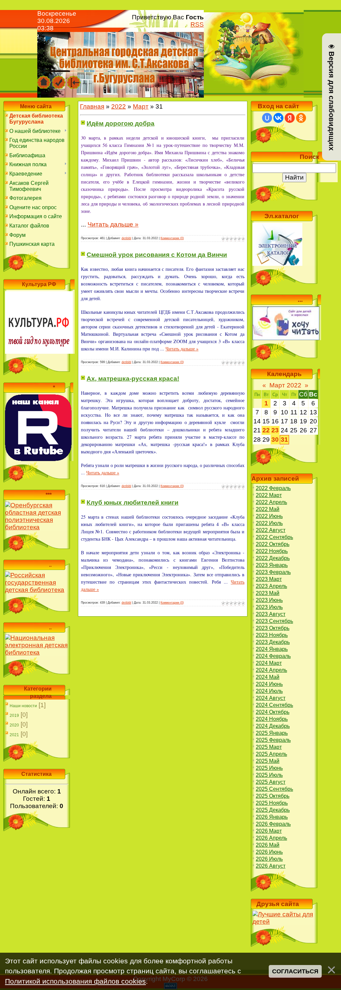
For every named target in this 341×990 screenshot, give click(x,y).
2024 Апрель (271, 670)
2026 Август (270, 866)
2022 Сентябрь (274, 537)
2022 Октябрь (272, 544)
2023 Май (267, 593)
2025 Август (270, 782)
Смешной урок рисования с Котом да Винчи (157, 254)
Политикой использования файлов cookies (75, 981)
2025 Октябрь (272, 796)
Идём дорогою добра (121, 123)
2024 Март (269, 663)
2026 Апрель (271, 838)
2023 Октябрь (272, 628)
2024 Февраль (273, 656)
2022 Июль (269, 523)
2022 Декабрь (273, 558)
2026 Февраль (273, 824)
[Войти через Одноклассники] (301, 118)
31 (284, 439)
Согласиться (295, 971)
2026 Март (269, 831)
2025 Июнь (269, 768)
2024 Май (267, 677)
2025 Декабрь (273, 810)
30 (275, 439)
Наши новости (23, 706)
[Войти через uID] (267, 118)
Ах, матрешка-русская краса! (133, 378)
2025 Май (267, 761)
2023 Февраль (273, 572)
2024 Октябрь (272, 712)
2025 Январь (272, 733)
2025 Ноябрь (272, 803)
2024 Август (270, 698)
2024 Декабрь (273, 726)
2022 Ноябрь (272, 551)
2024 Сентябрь (274, 705)
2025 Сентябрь (274, 789)
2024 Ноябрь (272, 719)
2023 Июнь (269, 600)
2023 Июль (269, 607)
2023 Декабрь (273, 642)
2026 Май (267, 845)
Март (141, 106)
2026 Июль (269, 859)
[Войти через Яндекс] (290, 118)
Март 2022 (285, 385)
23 (275, 430)
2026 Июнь (269, 852)
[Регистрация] (59, 78)
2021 (14, 735)
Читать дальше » (113, 224)
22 (266, 430)
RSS (197, 24)
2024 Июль (269, 691)
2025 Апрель (271, 754)
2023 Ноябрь (272, 635)
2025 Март (269, 747)
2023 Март (269, 579)
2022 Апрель (271, 502)
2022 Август (270, 530)
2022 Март (269, 495)
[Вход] (74, 78)
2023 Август (270, 614)
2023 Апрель (271, 586)
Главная (92, 106)
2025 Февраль (273, 740)
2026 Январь (272, 817)
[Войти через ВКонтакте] (278, 118)
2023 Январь (272, 565)
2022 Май (267, 509)
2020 (14, 725)
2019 (14, 715)
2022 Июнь (269, 516)
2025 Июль (269, 775)
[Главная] (44, 78)
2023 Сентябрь (274, 621)
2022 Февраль (273, 488)
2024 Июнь (269, 684)
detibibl (126, 238)
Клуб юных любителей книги (132, 502)
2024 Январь (272, 649)
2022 (118, 106)
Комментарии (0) (172, 238)
